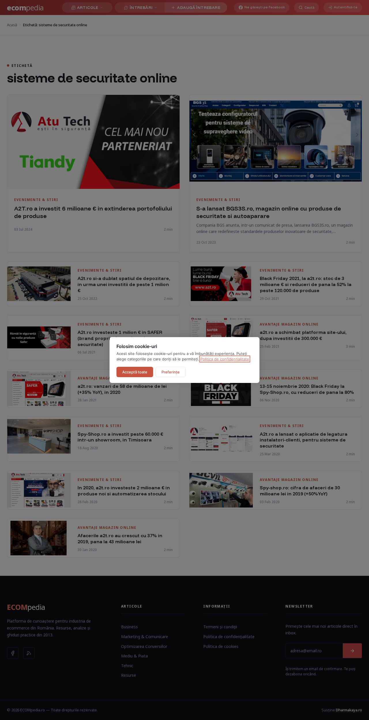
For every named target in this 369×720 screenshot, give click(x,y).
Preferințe (170, 372)
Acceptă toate (134, 372)
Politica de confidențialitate (224, 359)
